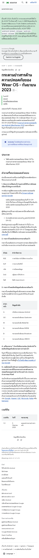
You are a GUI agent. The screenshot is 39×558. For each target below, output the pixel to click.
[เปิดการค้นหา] (22, 2)
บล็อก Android (6, 500)
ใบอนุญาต (31, 546)
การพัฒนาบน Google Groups (11, 510)
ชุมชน (16, 546)
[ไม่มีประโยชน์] (19, 69)
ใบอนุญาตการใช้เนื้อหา (8, 450)
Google (7, 398)
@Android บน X (7, 493)
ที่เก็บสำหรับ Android (8, 468)
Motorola (24, 398)
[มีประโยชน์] (16, 69)
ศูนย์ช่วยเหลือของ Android (10, 522)
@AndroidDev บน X (8, 497)
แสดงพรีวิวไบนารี (7, 478)
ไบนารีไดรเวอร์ (6, 485)
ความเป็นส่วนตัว (7, 549)
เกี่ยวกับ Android (7, 546)
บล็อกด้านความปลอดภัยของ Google (13, 503)
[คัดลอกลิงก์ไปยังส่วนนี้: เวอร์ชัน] (11, 410)
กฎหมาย (22, 546)
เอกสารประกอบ (7, 9)
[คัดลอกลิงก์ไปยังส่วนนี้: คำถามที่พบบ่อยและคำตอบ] (31, 173)
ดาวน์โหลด (5, 475)
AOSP (3, 66)
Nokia (31, 398)
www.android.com (8, 528)
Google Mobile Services (9, 532)
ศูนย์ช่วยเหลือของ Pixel (8, 525)
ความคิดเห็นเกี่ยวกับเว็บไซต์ (23, 549)
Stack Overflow (7, 535)
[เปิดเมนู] (3, 2)
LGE (18, 398)
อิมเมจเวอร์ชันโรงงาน (8, 481)
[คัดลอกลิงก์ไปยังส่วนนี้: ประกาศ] (11, 155)
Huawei (14, 398)
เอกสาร (10, 66)
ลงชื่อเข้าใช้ (33, 2)
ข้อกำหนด (5, 471)
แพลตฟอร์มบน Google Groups (12, 507)
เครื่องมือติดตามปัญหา (8, 538)
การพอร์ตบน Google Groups (11, 513)
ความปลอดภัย (18, 66)
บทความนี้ (5, 235)
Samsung (5, 401)
